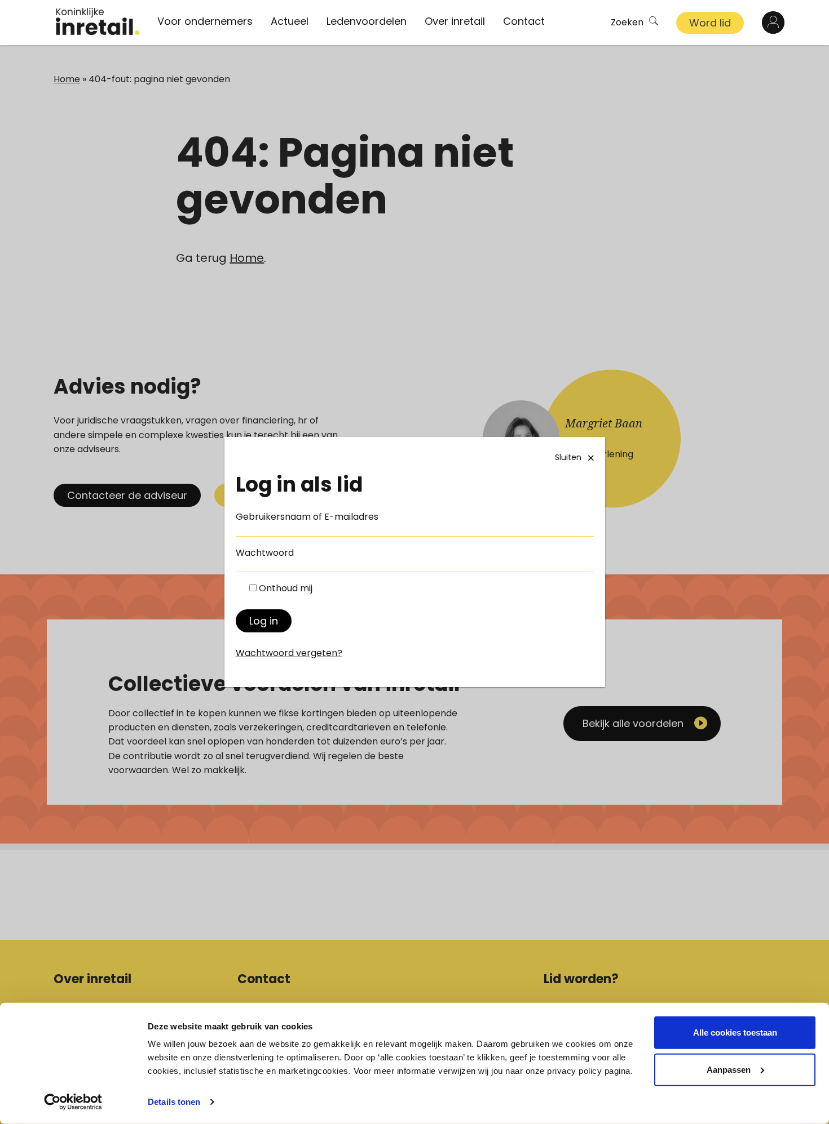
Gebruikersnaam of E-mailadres (307, 516)
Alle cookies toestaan (735, 1032)
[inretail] (97, 21)
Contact (524, 21)
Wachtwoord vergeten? (289, 652)
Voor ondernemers (205, 21)
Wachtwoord (265, 552)
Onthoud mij (285, 588)
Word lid (710, 23)
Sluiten (568, 457)
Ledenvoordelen (367, 21)
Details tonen (174, 1102)
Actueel (289, 21)
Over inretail (455, 21)
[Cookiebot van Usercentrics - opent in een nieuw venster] (73, 1102)
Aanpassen (729, 1069)
